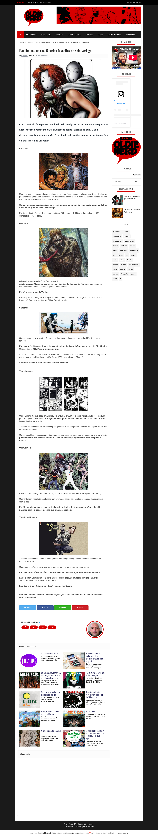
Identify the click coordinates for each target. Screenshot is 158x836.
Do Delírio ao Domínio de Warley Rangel (132, 210)
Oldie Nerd (47, 833)
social (115, 260)
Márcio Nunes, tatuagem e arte (51, 732)
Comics (115, 246)
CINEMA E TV (46, 35)
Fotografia (124, 274)
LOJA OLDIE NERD (114, 35)
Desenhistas (129, 241)
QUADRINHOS (31, 35)
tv (120, 279)
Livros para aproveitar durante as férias (39, 2)
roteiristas (123, 250)
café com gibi (117, 241)
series (133, 255)
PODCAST (59, 35)
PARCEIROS (130, 35)
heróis (129, 260)
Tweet (28, 608)
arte (114, 255)
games (133, 274)
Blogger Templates (72, 833)
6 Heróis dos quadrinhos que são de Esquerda (132, 197)
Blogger (91, 826)
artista (122, 260)
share (63, 608)
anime (115, 279)
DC (127, 255)
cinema (115, 264)
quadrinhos (116, 232)
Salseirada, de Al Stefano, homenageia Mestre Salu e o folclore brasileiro (51, 675)
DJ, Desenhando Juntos (49, 653)
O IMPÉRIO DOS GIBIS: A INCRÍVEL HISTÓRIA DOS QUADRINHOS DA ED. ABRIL (95, 734)
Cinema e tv (117, 236)
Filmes (115, 250)
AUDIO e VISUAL (74, 35)
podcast (126, 232)
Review (132, 246)
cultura (130, 269)
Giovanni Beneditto (29, 622)
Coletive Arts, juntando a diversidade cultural (50, 693)
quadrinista (134, 250)
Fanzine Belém (91, 711)
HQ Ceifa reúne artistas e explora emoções (95, 674)
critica (115, 269)
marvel (120, 255)
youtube (126, 236)
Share (46, 608)
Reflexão (124, 246)
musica (123, 264)
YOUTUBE (89, 35)
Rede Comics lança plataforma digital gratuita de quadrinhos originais (95, 657)
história (115, 274)
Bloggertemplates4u (120, 833)
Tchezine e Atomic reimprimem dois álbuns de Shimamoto (95, 695)
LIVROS (100, 35)
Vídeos (122, 269)
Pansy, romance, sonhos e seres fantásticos (50, 713)
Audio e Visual (133, 264)
